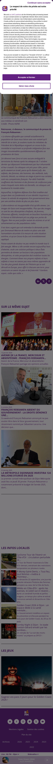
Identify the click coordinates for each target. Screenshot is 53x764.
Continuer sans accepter (39, 2)
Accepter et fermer (26, 77)
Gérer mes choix (26, 85)
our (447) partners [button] (15, 14)
